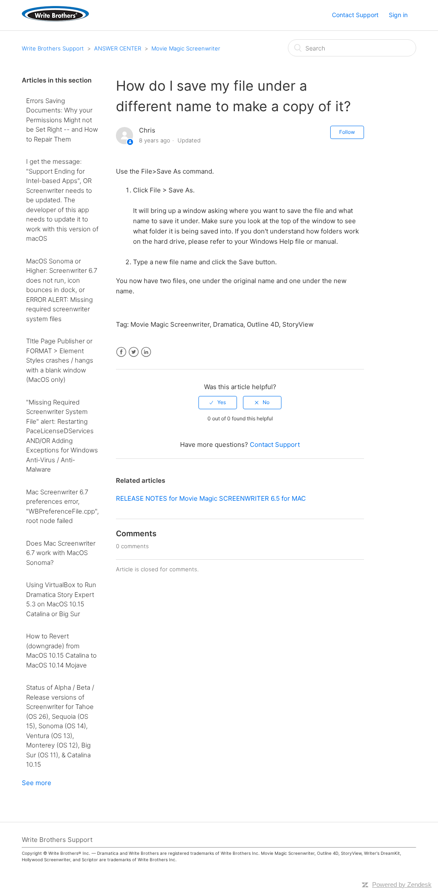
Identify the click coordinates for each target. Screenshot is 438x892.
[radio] (217, 402)
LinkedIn (146, 352)
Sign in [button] (398, 14)
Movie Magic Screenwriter (185, 48)
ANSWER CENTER (117, 48)
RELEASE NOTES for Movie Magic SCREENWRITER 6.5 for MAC (211, 498)
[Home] (55, 19)
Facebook (121, 352)
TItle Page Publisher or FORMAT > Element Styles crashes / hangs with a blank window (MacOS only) (59, 360)
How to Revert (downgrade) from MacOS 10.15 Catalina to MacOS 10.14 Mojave (61, 650)
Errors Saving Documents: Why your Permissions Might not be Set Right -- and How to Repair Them (62, 120)
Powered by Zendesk (402, 884)
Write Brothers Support (53, 48)
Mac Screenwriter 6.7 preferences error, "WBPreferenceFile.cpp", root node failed (62, 506)
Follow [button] (347, 132)
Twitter (133, 352)
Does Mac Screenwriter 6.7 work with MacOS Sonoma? (60, 553)
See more (36, 783)
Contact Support (355, 14)
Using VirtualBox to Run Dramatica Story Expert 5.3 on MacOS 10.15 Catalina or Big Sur (61, 599)
